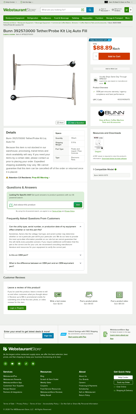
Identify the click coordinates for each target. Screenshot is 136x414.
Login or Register (17, 308)
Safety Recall (45, 395)
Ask (78, 205)
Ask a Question (77, 123)
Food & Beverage (61, 18)
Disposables (87, 18)
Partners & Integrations (12, 392)
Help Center (10, 2)
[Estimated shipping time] (105, 83)
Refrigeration (32, 18)
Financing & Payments (88, 386)
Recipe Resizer (9, 389)
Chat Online (121, 387)
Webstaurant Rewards (12, 379)
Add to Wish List (111, 69)
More (127, 18)
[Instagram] (5, 364)
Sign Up (48, 336)
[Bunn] (111, 113)
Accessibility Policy (51, 404)
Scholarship (84, 389)
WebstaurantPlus (10, 376)
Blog (42, 376)
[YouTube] (12, 364)
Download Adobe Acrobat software (114, 158)
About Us (83, 376)
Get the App (27, 2)
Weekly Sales (45, 383)
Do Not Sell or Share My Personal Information (79, 404)
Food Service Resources (50, 389)
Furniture (99, 18)
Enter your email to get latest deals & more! (27, 331)
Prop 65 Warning (40, 177)
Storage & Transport (114, 18)
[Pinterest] (33, 364)
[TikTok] (26, 364)
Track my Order (123, 382)
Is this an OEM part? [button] (18, 255)
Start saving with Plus (77, 337)
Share (62, 123)
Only (95, 44)
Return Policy (84, 395)
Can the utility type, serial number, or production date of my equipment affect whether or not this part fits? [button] (42, 228)
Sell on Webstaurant (87, 392)
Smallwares (46, 18)
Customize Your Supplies (13, 386)
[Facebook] (19, 364)
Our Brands (84, 379)
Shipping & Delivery (124, 390)
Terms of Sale (8, 404)
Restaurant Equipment (15, 18)
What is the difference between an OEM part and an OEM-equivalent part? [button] (41, 265)
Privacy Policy (70, 211)
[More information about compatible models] (115, 169)
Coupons (44, 386)
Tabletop (75, 18)
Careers (82, 383)
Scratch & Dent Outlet (49, 379)
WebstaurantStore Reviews (51, 392)
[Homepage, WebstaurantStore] (19, 9)
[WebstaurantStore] (36, 349)
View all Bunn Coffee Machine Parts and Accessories (111, 121)
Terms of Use (56, 211)
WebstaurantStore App (12, 383)
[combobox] (63, 9)
